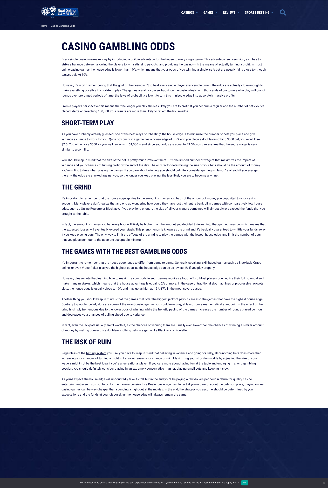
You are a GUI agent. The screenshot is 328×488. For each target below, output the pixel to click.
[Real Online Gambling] (60, 11)
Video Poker (90, 268)
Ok (244, 482)
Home (44, 26)
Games (208, 12)
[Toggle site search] (283, 12)
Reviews (229, 12)
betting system (96, 353)
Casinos (187, 12)
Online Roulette (91, 209)
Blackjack (112, 209)
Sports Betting (257, 12)
